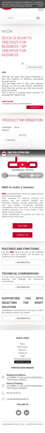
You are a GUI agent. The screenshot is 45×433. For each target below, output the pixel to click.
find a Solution (35, 67)
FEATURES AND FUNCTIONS (20, 248)
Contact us (34, 107)
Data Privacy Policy (34, 424)
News (22, 344)
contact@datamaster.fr (18, 399)
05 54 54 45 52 (14, 393)
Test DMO (22, 226)
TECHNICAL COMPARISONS (20, 273)
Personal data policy (22, 359)
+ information (22, 262)
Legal (22, 356)
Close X (40, 6)
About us (22, 350)
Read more (20, 95)
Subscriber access (22, 362)
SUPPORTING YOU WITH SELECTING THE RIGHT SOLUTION (22, 303)
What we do (22, 347)
